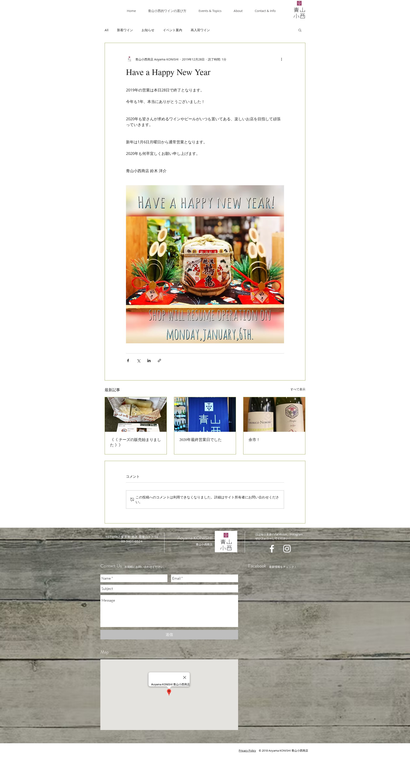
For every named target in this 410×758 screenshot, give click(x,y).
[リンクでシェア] (159, 360)
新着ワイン (125, 30)
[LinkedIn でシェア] (149, 360)
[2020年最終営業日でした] (205, 414)
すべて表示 (297, 389)
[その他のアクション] (281, 59)
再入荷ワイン (200, 30)
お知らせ (148, 30)
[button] (300, 30)
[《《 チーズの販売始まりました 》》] (136, 414)
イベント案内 (172, 30)
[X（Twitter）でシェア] (138, 360)
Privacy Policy (247, 750)
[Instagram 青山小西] (287, 549)
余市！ (254, 439)
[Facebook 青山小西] (272, 549)
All (106, 30)
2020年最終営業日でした (200, 439)
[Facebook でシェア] (128, 360)
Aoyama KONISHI (194, 538)
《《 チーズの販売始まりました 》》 (135, 442)
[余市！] (274, 414)
